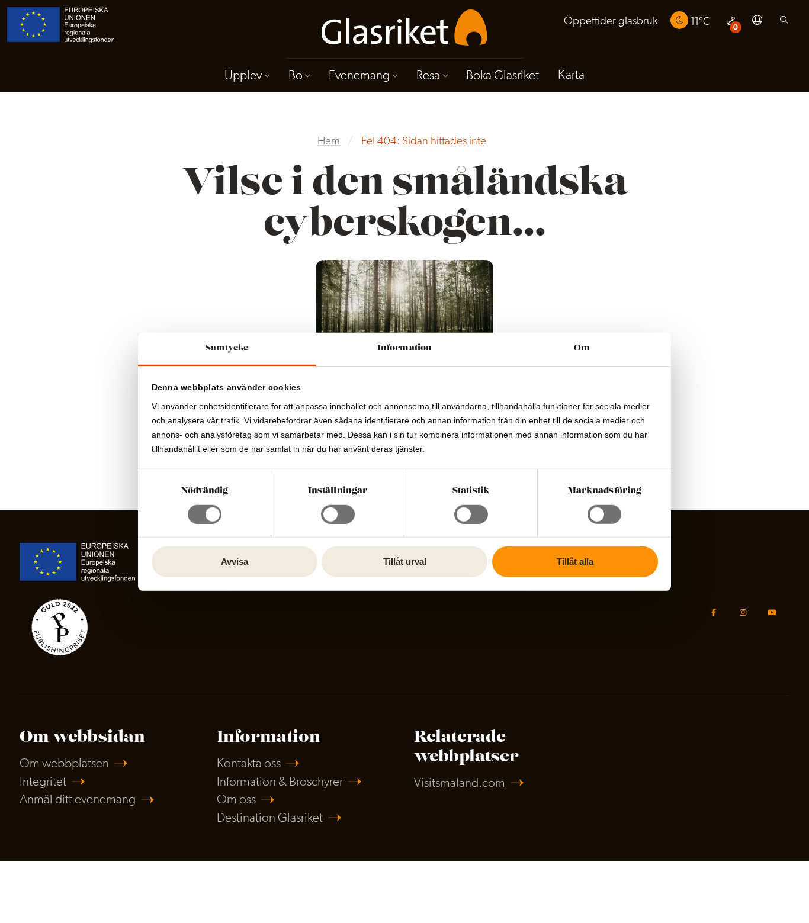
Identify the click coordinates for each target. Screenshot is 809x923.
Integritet (43, 782)
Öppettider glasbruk (610, 21)
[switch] (338, 514)
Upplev (243, 76)
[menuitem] (611, 22)
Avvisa (234, 562)
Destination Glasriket (270, 818)
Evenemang (359, 76)
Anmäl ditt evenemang (78, 800)
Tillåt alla (575, 562)
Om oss (236, 800)
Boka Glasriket (502, 76)
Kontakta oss (249, 764)
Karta (571, 75)
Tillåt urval (404, 562)
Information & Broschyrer (280, 782)
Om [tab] (582, 347)
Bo (295, 76)
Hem (328, 141)
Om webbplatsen (64, 764)
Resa (428, 76)
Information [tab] (404, 347)
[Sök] (784, 22)
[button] (757, 22)
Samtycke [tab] (227, 347)
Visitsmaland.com (459, 783)
